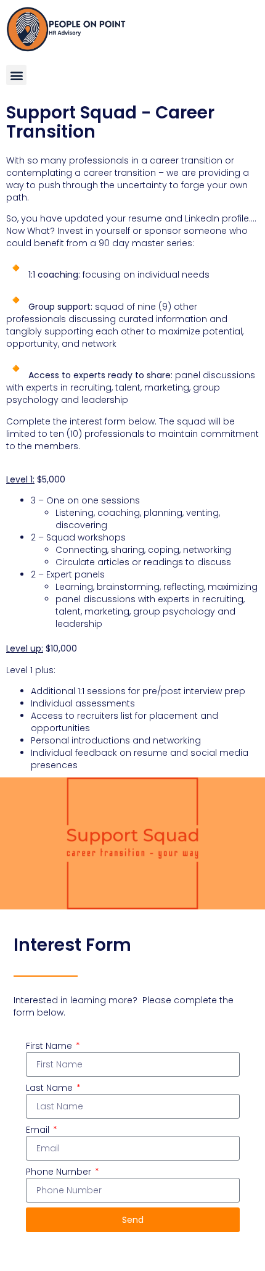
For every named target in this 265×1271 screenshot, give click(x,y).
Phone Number (60, 1171)
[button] (16, 75)
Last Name (50, 1088)
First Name (50, 1046)
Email (39, 1130)
